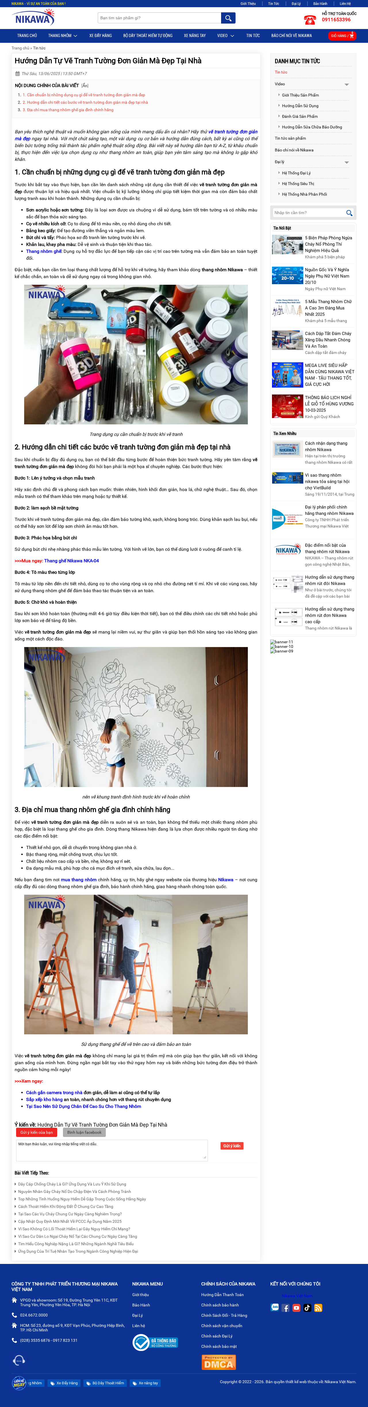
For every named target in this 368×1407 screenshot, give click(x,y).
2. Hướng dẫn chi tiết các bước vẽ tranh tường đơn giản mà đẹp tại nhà (85, 102)
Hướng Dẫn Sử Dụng (300, 105)
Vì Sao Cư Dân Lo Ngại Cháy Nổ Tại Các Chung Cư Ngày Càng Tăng (77, 1236)
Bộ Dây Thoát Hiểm (108, 1383)
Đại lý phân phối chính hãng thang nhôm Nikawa (329, 510)
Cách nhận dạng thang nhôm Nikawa (326, 446)
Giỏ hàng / (342, 34)
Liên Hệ (345, 3)
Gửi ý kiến (232, 1146)
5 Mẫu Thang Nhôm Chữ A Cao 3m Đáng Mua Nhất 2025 (328, 308)
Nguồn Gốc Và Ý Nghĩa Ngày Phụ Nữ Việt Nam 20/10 (327, 276)
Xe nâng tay (195, 35)
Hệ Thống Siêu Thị (298, 183)
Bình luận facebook (84, 1132)
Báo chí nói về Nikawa (291, 35)
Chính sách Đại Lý (217, 1336)
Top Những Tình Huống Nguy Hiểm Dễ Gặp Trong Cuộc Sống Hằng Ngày (82, 1199)
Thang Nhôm (59, 35)
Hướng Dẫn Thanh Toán (223, 1294)
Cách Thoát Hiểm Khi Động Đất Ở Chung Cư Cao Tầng (65, 1206)
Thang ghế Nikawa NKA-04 (71, 560)
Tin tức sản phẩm (290, 138)
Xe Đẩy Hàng (100, 35)
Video (222, 35)
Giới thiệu (141, 1294)
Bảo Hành (320, 3)
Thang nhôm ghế (43, 251)
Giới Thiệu (248, 3)
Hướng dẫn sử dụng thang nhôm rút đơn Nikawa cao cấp (329, 615)
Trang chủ (27, 35)
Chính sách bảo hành (220, 1305)
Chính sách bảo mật (219, 1346)
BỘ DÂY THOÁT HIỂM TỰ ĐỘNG (147, 35)
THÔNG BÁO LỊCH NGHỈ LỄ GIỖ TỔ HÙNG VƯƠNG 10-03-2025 (329, 404)
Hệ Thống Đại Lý (296, 173)
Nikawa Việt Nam (297, 1296)
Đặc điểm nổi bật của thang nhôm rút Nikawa (327, 548)
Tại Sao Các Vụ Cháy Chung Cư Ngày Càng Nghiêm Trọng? (70, 1214)
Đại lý (279, 161)
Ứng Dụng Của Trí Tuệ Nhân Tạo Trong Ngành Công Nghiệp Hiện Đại (78, 1251)
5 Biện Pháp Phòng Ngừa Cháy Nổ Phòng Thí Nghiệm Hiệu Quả (328, 244)
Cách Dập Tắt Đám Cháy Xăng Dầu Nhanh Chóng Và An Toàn (328, 340)
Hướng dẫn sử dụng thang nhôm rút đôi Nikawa (329, 580)
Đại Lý (296, 3)
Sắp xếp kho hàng (44, 1099)
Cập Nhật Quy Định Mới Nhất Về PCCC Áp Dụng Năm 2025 (70, 1221)
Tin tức (253, 35)
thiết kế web (296, 1381)
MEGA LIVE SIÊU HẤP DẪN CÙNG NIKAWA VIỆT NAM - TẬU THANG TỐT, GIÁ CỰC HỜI (329, 375)
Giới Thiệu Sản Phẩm (300, 95)
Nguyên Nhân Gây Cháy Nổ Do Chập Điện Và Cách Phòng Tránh (74, 1191)
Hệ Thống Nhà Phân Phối (304, 194)
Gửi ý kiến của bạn (36, 1132)
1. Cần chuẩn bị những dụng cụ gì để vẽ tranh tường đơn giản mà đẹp (84, 95)
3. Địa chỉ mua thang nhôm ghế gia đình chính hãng (68, 109)
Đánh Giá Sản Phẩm (300, 116)
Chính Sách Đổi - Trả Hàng (224, 1315)
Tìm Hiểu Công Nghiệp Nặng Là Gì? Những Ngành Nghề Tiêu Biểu (76, 1244)
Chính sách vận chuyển (222, 1325)
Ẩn (85, 85)
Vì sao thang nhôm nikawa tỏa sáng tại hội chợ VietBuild (327, 481)
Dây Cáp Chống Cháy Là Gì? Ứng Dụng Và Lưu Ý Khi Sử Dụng (72, 1184)
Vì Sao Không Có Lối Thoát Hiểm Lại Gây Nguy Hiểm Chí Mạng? (74, 1229)
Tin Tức (273, 3)
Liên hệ (139, 1325)
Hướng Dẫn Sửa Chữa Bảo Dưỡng (312, 127)
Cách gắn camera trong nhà (54, 1092)
